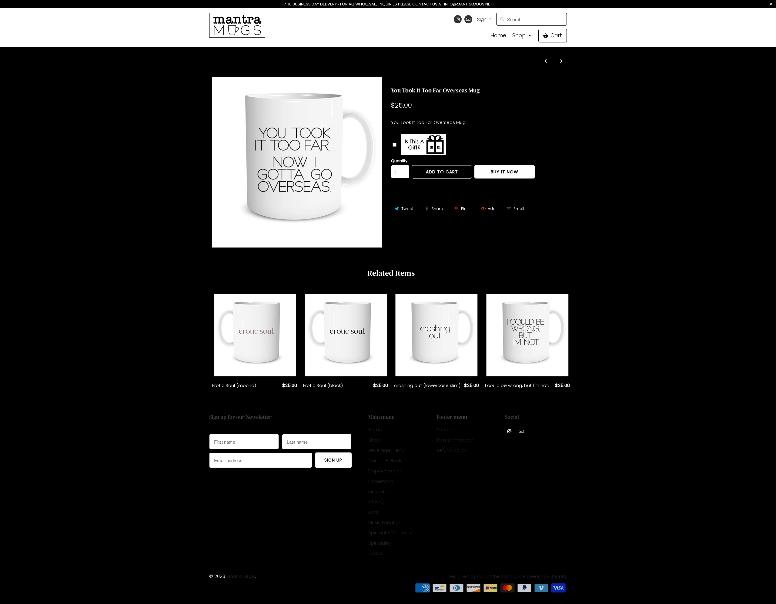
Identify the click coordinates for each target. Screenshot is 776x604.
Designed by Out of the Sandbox (484, 576)
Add (492, 209)
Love (373, 512)
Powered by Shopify (545, 576)
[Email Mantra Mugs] (468, 19)
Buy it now (504, 172)
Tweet (407, 209)
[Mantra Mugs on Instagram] (458, 19)
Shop (519, 35)
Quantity (399, 161)
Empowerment (384, 471)
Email (518, 209)
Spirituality (379, 543)
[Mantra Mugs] (237, 27)
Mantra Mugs (240, 576)
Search (444, 429)
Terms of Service (454, 440)
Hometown (380, 481)
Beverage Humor (387, 450)
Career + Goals (385, 460)
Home (498, 35)
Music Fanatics (384, 522)
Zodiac (375, 553)
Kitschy (400, 78)
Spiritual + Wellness (389, 532)
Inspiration (379, 491)
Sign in (484, 19)
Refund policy (451, 450)
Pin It (465, 209)
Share (437, 209)
